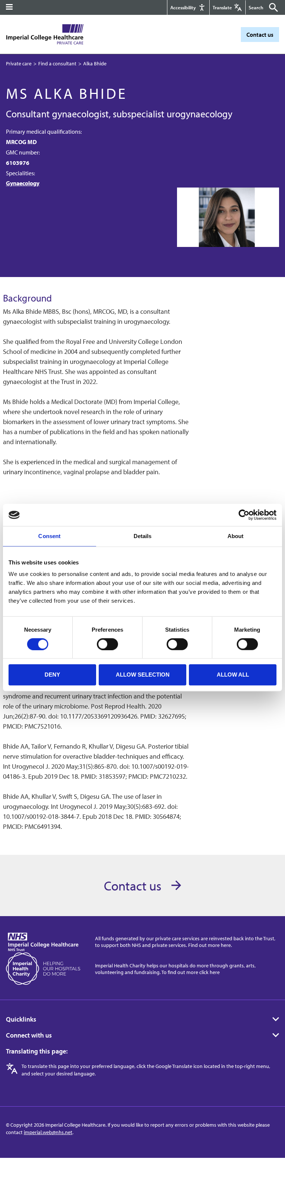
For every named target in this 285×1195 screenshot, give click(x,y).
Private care (19, 63)
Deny (52, 674)
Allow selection (143, 674)
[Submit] (271, 7)
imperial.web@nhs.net (48, 1132)
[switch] (107, 644)
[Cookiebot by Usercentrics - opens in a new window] (244, 515)
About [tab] (235, 536)
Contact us (259, 34)
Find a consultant (57, 63)
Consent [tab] (49, 536)
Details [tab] (143, 536)
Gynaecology (22, 183)
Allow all (233, 674)
